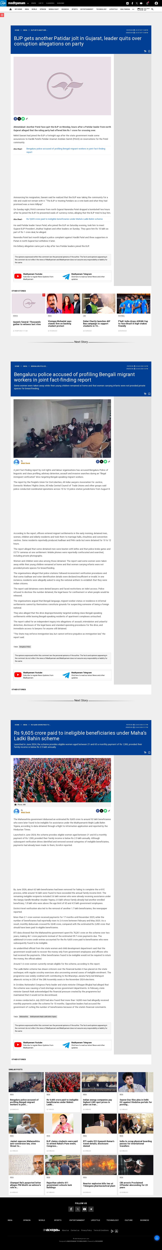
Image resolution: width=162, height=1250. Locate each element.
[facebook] (15, 119)
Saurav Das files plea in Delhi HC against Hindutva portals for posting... (136, 1102)
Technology (101, 9)
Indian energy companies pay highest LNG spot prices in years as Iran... (97, 1102)
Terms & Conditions (101, 1230)
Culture (129, 1220)
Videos (15, 316)
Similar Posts (15, 1069)
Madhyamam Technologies (77, 1241)
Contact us (75, 1230)
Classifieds (50, 3)
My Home (18, 9)
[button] (3, 3)
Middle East (54, 9)
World (34, 9)
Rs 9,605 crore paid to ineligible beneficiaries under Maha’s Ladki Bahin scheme (64, 219)
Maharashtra (24, 1016)
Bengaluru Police (25, 647)
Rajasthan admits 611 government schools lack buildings (59, 1185)
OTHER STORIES (19, 291)
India (27, 9)
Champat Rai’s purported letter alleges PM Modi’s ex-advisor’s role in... (25, 1185)
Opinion (43, 9)
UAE (84, 316)
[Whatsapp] (23, 119)
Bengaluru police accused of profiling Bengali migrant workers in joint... (24, 1102)
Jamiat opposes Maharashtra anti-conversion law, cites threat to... (25, 1143)
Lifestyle (113, 9)
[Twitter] (19, 119)
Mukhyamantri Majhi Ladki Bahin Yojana (43, 1016)
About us (65, 1230)
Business (65, 9)
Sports (75, 9)
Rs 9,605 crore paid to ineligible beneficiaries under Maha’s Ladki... (62, 1102)
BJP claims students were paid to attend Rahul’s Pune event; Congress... (62, 1143)
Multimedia (125, 9)
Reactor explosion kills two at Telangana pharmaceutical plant (99, 1184)
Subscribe (60, 3)
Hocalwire (99, 1241)
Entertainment (86, 9)
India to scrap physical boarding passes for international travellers (136, 1143)
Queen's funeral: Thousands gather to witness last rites (27, 323)
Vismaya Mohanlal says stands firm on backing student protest (59, 323)
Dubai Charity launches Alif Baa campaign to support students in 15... (96, 323)
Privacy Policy (86, 1230)
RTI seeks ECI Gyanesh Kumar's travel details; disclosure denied (98, 1143)
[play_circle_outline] (28, 303)
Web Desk (25, 463)
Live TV (41, 3)
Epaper (33, 3)
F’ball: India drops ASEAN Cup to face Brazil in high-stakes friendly (133, 323)
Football (121, 316)
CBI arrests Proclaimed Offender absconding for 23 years (134, 1185)
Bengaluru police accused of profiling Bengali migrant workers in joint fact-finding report (65, 150)
